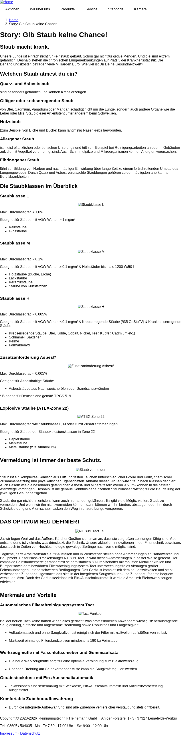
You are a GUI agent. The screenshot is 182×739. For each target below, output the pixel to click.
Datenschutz (30, 733)
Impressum (8, 733)
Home (13, 20)
